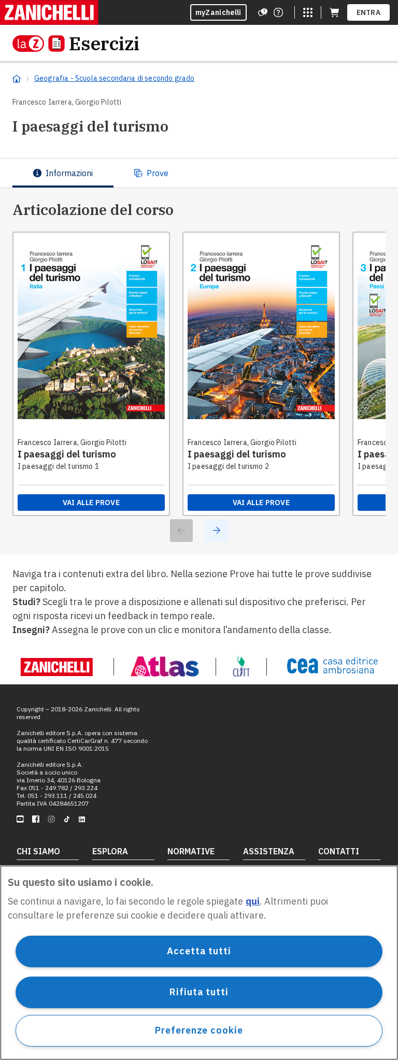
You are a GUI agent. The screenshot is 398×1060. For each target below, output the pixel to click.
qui (253, 901)
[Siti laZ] (307, 12)
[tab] (62, 173)
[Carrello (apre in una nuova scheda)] (334, 12)
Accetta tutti (199, 951)
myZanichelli (218, 12)
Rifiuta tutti (199, 992)
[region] (199, 962)
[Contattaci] (278, 12)
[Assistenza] (263, 12)
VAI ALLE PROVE (91, 502)
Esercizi (104, 43)
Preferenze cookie (199, 1030)
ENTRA (369, 12)
